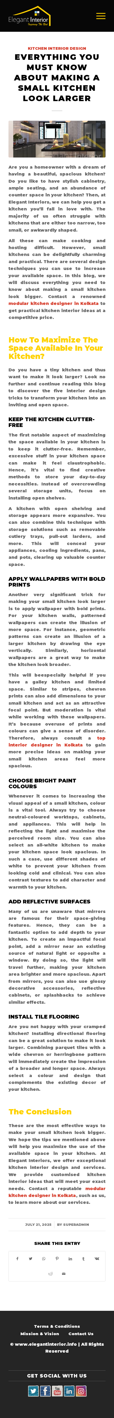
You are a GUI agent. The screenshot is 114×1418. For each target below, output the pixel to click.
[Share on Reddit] (50, 1273)
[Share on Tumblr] (83, 1258)
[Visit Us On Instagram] (81, 1390)
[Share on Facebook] (17, 1258)
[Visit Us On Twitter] (33, 1390)
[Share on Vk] (96, 1258)
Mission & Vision (39, 1333)
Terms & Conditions (57, 1326)
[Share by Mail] (63, 1273)
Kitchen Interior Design (57, 48)
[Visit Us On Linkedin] (69, 1390)
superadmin (76, 1224)
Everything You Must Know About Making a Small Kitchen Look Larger (57, 77)
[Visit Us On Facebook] (45, 1390)
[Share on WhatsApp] (43, 1258)
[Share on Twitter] (30, 1258)
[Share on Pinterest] (57, 1258)
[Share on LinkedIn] (70, 1258)
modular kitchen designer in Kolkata (53, 303)
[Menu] (98, 15)
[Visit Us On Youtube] (57, 1390)
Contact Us (81, 1333)
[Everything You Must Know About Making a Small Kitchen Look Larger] (57, 139)
